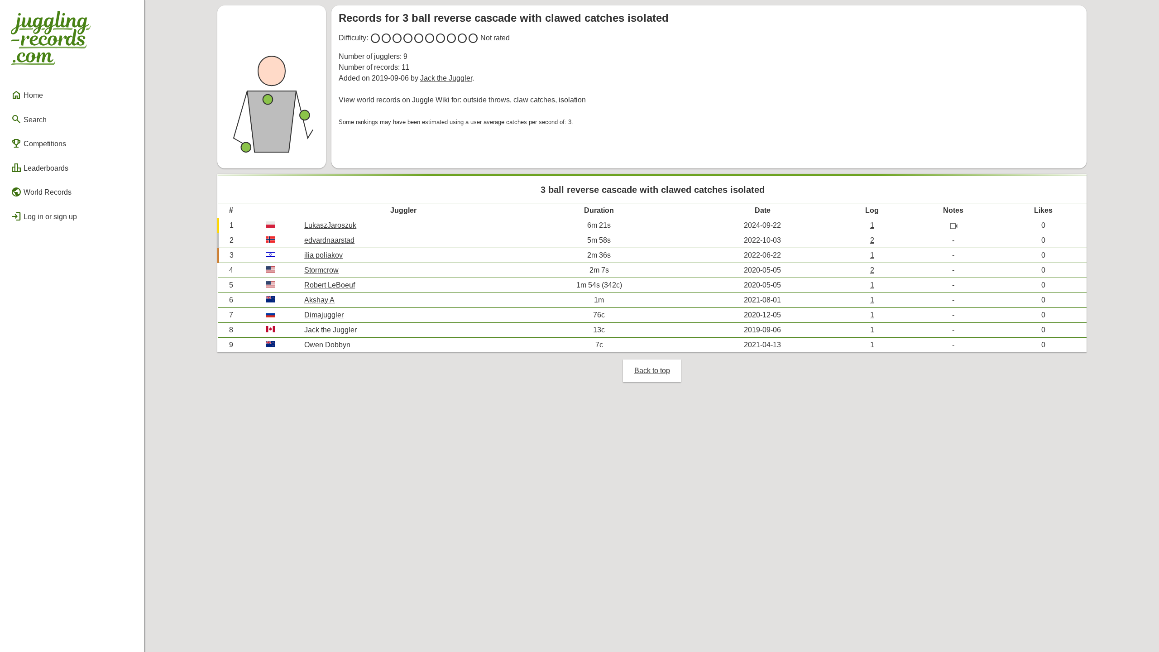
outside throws (486, 100)
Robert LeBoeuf (329, 285)
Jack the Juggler (446, 78)
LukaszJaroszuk (330, 225)
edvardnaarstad (329, 240)
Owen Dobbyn (327, 345)
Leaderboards (39, 168)
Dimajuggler (324, 315)
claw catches (534, 100)
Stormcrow (321, 270)
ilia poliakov (323, 255)
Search (29, 119)
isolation (572, 100)
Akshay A (319, 300)
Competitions (38, 143)
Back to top (652, 370)
